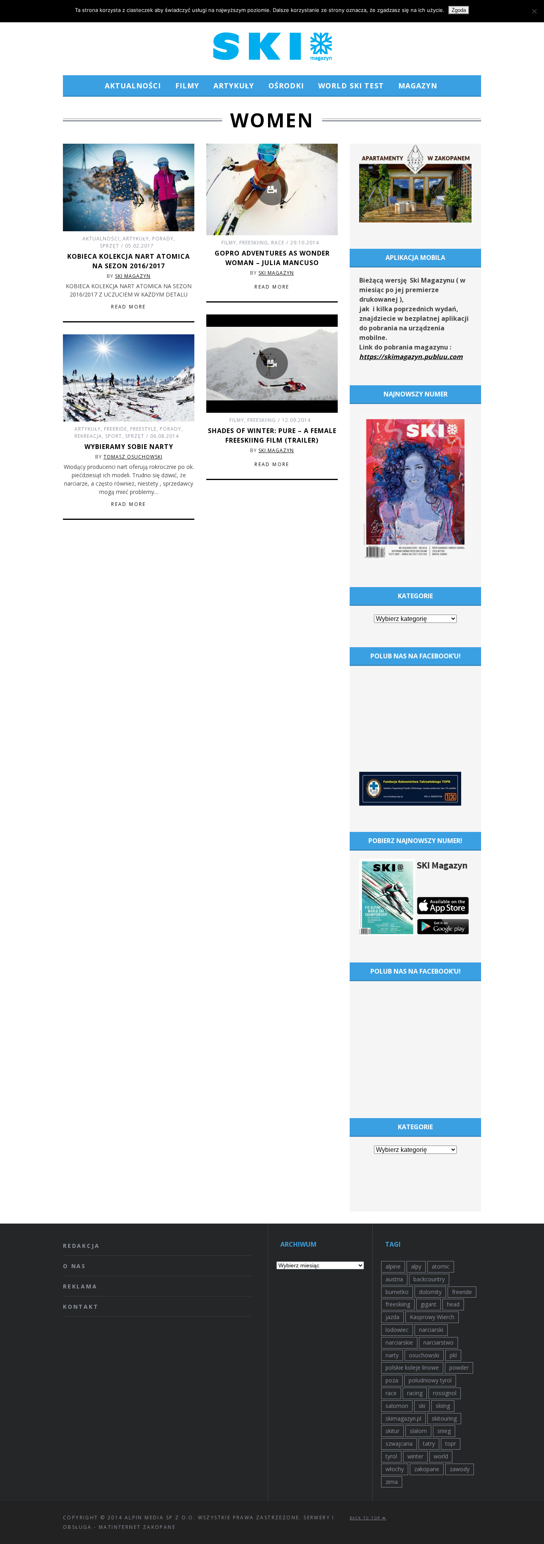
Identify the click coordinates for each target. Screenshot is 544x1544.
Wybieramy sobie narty (128, 446)
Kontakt (81, 1306)
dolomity (430, 1292)
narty (392, 1355)
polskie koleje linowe (412, 1367)
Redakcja (81, 1245)
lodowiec (397, 1329)
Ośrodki (286, 85)
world (441, 1456)
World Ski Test (351, 85)
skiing (443, 1405)
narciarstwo (438, 1342)
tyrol (391, 1456)
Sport (113, 436)
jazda (392, 1317)
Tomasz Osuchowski (133, 456)
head (453, 1304)
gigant (428, 1304)
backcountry (429, 1279)
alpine (393, 1266)
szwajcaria (399, 1443)
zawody (460, 1469)
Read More (128, 307)
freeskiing (397, 1304)
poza (391, 1380)
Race (277, 242)
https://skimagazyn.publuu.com (411, 356)
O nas (74, 1266)
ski (422, 1405)
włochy (394, 1469)
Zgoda (459, 10)
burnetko (397, 1292)
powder (459, 1367)
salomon (396, 1405)
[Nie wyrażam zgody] (534, 11)
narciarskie (399, 1342)
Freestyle (143, 429)
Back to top (366, 1518)
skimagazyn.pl (403, 1418)
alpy (416, 1266)
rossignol (444, 1393)
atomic (441, 1266)
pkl (453, 1355)
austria (394, 1279)
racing (415, 1393)
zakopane (426, 1469)
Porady (163, 238)
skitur (392, 1431)
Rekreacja (88, 436)
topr (450, 1443)
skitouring (444, 1418)
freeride (462, 1292)
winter (415, 1456)
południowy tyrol (430, 1380)
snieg (444, 1431)
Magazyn (417, 85)
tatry (429, 1443)
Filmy (187, 85)
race (391, 1393)
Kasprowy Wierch (432, 1317)
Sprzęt (109, 245)
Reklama (80, 1286)
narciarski (431, 1329)
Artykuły (233, 85)
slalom (418, 1431)
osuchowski (424, 1355)
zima (391, 1481)
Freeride (115, 429)
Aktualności (133, 85)
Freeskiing (253, 242)
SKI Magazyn (133, 276)
